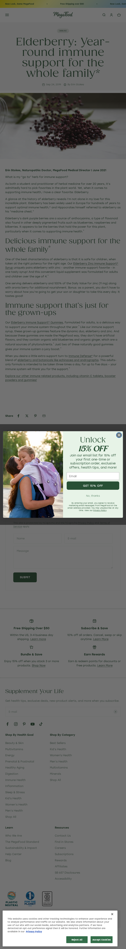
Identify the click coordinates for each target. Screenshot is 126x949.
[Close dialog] (119, 435)
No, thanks (93, 495)
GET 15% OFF (93, 486)
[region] (60, 928)
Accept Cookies (101, 939)
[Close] (112, 914)
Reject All (77, 939)
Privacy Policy (34, 931)
